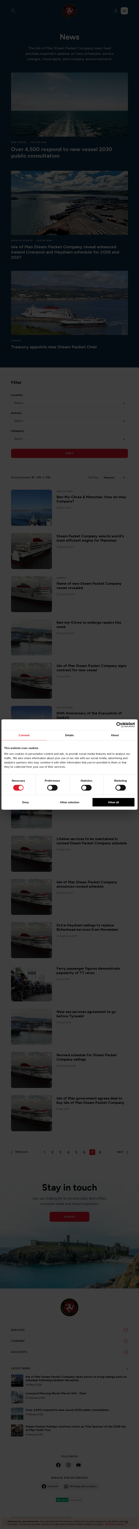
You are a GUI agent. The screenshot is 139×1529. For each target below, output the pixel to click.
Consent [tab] (24, 735)
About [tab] (115, 735)
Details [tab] (69, 735)
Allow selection (69, 802)
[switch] (52, 788)
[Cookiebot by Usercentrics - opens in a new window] (119, 725)
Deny (25, 802)
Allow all (113, 802)
